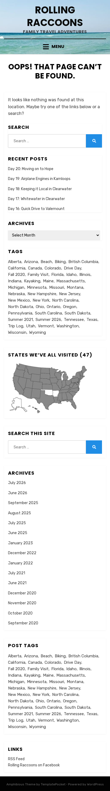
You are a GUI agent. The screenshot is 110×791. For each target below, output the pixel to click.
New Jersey (69, 293)
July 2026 (17, 483)
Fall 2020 (16, 274)
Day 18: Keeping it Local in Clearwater (40, 189)
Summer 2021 (20, 319)
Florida (57, 274)
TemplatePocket (53, 784)
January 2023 (20, 543)
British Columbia (83, 261)
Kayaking (32, 281)
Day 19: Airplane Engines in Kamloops (39, 179)
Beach (46, 261)
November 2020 (22, 603)
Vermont (46, 326)
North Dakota (20, 306)
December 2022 (22, 553)
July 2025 (17, 523)
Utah (30, 326)
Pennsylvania (20, 313)
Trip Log (15, 326)
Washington (68, 326)
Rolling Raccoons (55, 16)
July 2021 (16, 573)
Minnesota (36, 287)
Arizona (31, 261)
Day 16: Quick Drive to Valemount (36, 209)
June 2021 (17, 583)
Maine (48, 281)
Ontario (53, 306)
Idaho (71, 274)
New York (41, 300)
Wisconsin (17, 332)
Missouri (56, 287)
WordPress (95, 784)
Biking (60, 261)
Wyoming (37, 332)
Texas (92, 319)
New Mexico (19, 300)
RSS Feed (16, 759)
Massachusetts (70, 281)
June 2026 (17, 493)
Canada (35, 268)
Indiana (14, 281)
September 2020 (23, 623)
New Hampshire (42, 293)
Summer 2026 (48, 319)
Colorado (53, 268)
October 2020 (20, 613)
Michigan (16, 287)
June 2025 (17, 533)
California (16, 268)
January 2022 (20, 563)
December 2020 (22, 593)
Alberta (14, 261)
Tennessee (74, 319)
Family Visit (38, 274)
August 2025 (19, 513)
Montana (75, 287)
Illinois (85, 274)
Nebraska (16, 293)
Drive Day (72, 268)
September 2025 (23, 503)
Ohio (40, 306)
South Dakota (77, 313)
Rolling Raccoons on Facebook (34, 765)
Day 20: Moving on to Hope (30, 169)
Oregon (69, 306)
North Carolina (65, 300)
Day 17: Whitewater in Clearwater (36, 199)
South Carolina (48, 313)
